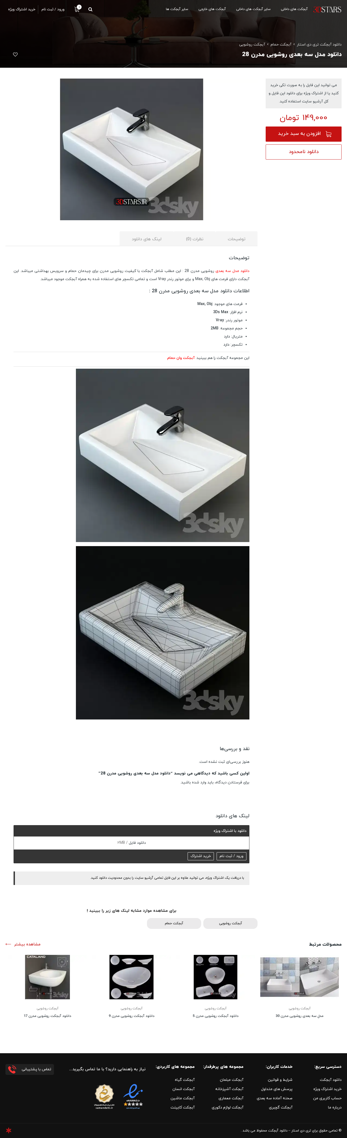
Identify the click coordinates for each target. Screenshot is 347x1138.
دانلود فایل (137, 842)
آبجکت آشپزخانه (229, 1089)
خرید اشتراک (201, 856)
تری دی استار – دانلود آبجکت (289, 1130)
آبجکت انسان (183, 1089)
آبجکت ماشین (183, 1098)
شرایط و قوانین (280, 1079)
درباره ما (335, 1107)
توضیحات (236, 239)
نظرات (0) (194, 239)
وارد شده (199, 782)
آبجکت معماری (231, 1098)
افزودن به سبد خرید (299, 133)
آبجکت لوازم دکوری (227, 1107)
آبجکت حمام (281, 44)
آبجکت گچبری (281, 1107)
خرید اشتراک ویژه (327, 1089)
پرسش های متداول (277, 1089)
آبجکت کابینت (183, 1107)
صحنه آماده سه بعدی (275, 1098)
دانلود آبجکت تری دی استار (319, 44)
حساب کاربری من (327, 1098)
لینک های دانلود (147, 239)
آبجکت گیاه (185, 1079)
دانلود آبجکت (331, 1079)
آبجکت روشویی (252, 44)
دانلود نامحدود (304, 151)
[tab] (237, 238)
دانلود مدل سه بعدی (232, 271)
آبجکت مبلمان (231, 1079)
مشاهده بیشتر (27, 944)
